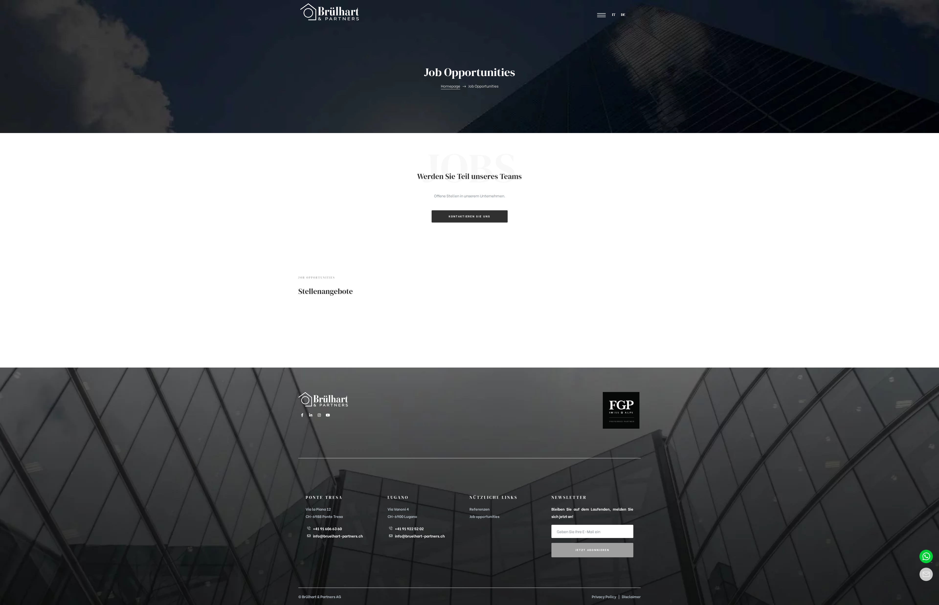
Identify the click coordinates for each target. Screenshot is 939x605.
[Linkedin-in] (310, 415)
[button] (601, 15)
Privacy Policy (604, 596)
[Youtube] (327, 415)
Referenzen (480, 509)
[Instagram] (319, 415)
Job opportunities (484, 516)
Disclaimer (631, 596)
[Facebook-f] (302, 415)
